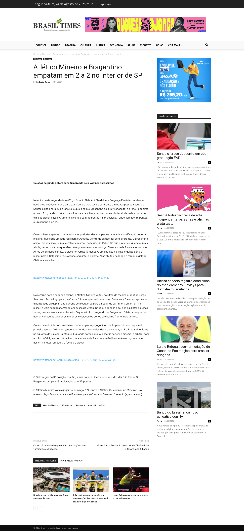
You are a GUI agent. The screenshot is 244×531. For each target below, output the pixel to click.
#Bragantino (67, 405)
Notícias (46, 54)
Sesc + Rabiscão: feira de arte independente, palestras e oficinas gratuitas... (183, 219)
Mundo (55, 45)
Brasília (70, 45)
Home (36, 54)
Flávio (159, 162)
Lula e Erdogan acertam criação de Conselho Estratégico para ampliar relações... (183, 351)
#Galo (102, 405)
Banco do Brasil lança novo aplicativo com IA (177, 414)
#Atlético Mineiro (50, 405)
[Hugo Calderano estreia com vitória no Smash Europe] (131, 479)
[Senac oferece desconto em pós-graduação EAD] (184, 136)
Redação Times (43, 82)
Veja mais (174, 45)
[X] (44, 89)
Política (41, 45)
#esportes (80, 405)
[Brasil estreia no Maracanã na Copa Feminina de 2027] (51, 479)
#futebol (92, 405)
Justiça (100, 45)
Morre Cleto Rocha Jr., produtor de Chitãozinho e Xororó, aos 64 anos (123, 447)
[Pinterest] (52, 89)
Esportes (145, 45)
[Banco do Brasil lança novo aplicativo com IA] (184, 395)
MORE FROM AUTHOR (71, 460)
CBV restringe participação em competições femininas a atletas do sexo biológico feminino (91, 498)
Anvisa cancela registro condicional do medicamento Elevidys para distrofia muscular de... (184, 285)
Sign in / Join (106, 4)
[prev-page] (35, 508)
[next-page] (41, 508)
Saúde (131, 45)
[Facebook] (36, 89)
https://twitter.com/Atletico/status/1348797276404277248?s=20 (71, 277)
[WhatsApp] (59, 89)
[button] (207, 45)
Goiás (159, 45)
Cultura (85, 45)
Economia (116, 45)
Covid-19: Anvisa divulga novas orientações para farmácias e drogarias (59, 447)
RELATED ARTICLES (45, 460)
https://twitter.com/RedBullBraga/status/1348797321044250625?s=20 (74, 359)
